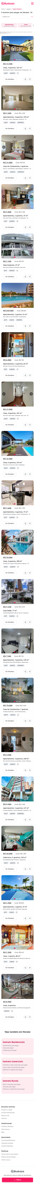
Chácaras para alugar (9, 1086)
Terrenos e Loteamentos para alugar (14, 1089)
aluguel (9, 9)
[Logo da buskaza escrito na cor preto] (17, 1172)
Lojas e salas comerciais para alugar (13, 1067)
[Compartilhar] (25, 79)
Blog (2, 1132)
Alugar (10, 1110)
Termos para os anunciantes (9, 1154)
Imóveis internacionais (8, 1112)
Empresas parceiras (7, 1143)
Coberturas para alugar (10, 1050)
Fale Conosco (5, 1129)
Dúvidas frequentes (7, 1146)
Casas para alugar (8, 1048)
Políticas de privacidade (8, 1157)
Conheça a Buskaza (7, 1126)
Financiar (4, 1118)
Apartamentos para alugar (11, 1045)
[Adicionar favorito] (30, 79)
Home (3, 9)
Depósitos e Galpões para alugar (12, 1069)
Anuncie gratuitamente (8, 1140)
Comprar (4, 1110)
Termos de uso (5, 1160)
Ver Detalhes (9, 79)
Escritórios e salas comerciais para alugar (15, 1065)
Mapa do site (5, 1115)
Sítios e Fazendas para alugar (11, 1084)
